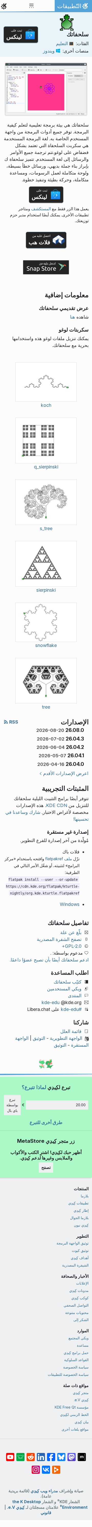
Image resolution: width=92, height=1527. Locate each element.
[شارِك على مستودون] (71, 1454)
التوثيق (39, 1038)
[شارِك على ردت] (31, 1454)
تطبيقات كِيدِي (78, 1203)
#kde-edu (71, 1009)
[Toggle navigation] (31, 6)
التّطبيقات (72, 7)
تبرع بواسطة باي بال (12, 1105)
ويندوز (49, 51)
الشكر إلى (81, 1320)
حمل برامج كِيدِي (76, 1352)
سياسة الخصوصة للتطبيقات (68, 1374)
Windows (69, 904)
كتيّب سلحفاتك (68, 982)
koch (46, 405)
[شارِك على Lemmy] (20, 1454)
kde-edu (51, 1002)
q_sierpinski (46, 466)
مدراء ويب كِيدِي (44, 1490)
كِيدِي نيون (81, 1225)
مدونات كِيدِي (79, 1290)
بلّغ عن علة (71, 932)
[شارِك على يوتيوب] (10, 1454)
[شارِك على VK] (46, 1467)
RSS (13, 722)
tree (46, 707)
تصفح (46, 1167)
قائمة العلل (71, 1031)
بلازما (85, 1196)
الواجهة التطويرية (66, 1038)
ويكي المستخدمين (64, 988)
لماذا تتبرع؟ (34, 1087)
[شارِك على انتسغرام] (36, 1467)
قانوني (46, 1512)
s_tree (46, 528)
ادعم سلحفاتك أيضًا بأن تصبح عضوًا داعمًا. (49, 959)
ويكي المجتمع (78, 1338)
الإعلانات (82, 1283)
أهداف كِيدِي (80, 1258)
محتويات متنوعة (77, 1312)
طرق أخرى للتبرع (46, 1122)
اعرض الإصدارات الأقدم (65, 773)
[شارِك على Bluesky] (61, 1454)
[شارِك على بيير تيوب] (56, 1467)
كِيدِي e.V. (81, 1400)
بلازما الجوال (79, 1218)
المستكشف (41, 208)
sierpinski (46, 590)
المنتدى (75, 995)
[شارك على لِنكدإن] (41, 1454)
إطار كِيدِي (81, 1210)
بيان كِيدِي (82, 1422)
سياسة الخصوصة (76, 1367)
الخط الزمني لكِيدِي (74, 1414)
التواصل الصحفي (76, 1305)
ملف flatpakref (58, 858)
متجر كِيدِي (81, 1393)
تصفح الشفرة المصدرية (59, 939)
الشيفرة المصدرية (75, 1265)
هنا (72, 317)
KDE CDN (56, 805)
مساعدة (83, 1345)
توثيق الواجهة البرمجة (72, 1243)
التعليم (62, 43)
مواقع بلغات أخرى (75, 1429)
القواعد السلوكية (76, 1360)
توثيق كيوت (80, 1250)
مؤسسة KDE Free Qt (72, 1407)
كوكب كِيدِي (80, 1298)
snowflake (46, 645)
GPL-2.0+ (72, 946)
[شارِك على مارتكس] (82, 1454)
